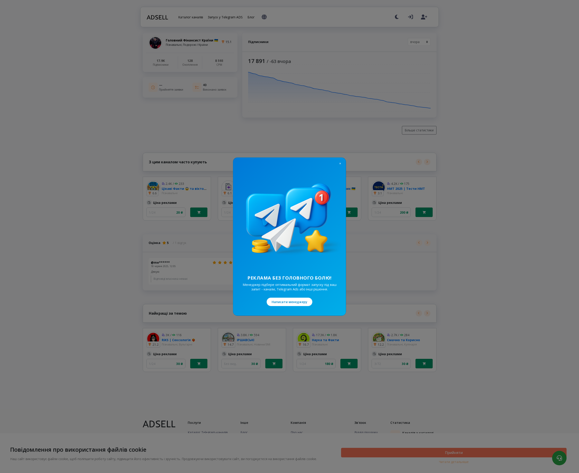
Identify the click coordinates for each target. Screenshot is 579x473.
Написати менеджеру (289, 302)
